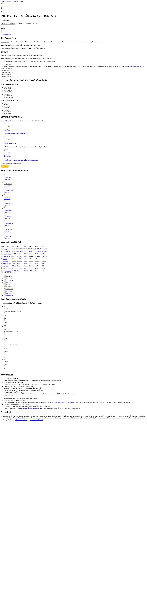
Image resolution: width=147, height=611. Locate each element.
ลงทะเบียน (4, 166)
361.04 (43, 268)
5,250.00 (44, 261)
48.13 (43, 253)
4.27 (43, 270)
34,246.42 (44, 256)
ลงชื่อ (7, 460)
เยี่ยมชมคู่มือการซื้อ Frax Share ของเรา (64, 402)
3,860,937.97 (45, 248)
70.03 (43, 258)
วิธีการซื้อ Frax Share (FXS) (134, 66)
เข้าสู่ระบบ (3, 460)
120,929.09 (44, 251)
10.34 (43, 266)
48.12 (43, 263)
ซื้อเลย (104, 66)
